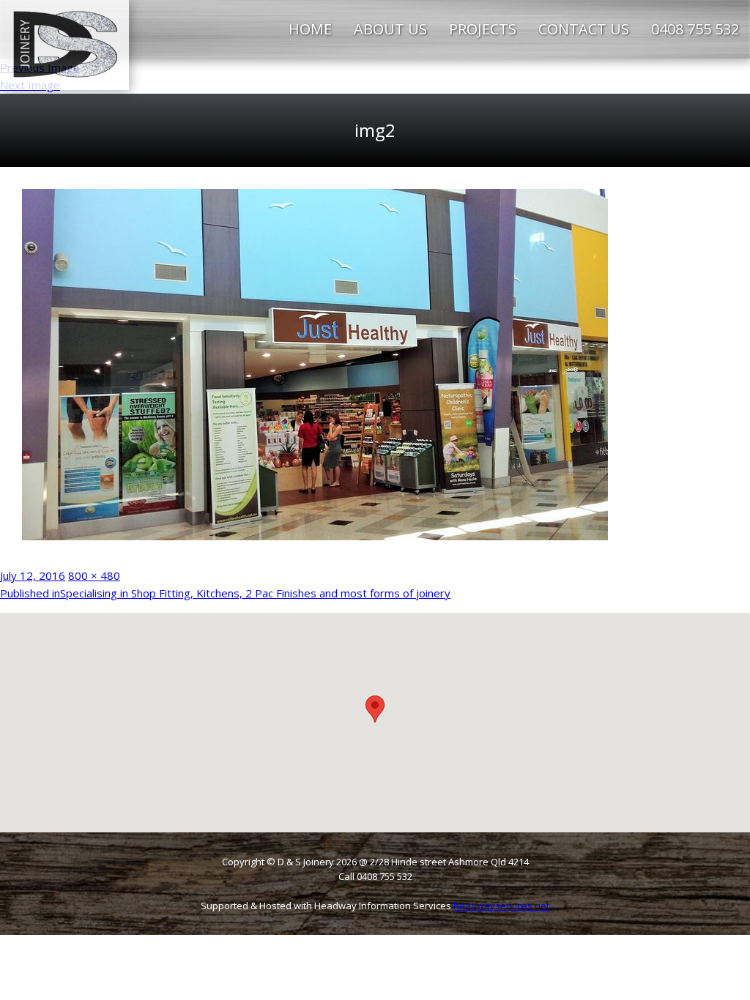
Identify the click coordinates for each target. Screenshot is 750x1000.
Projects (482, 29)
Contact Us (583, 29)
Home (310, 29)
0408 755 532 (695, 29)
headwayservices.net (501, 905)
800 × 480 (94, 575)
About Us (390, 29)
